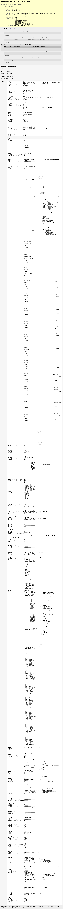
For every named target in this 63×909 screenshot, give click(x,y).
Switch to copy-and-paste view (13, 28)
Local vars (7, 35)
